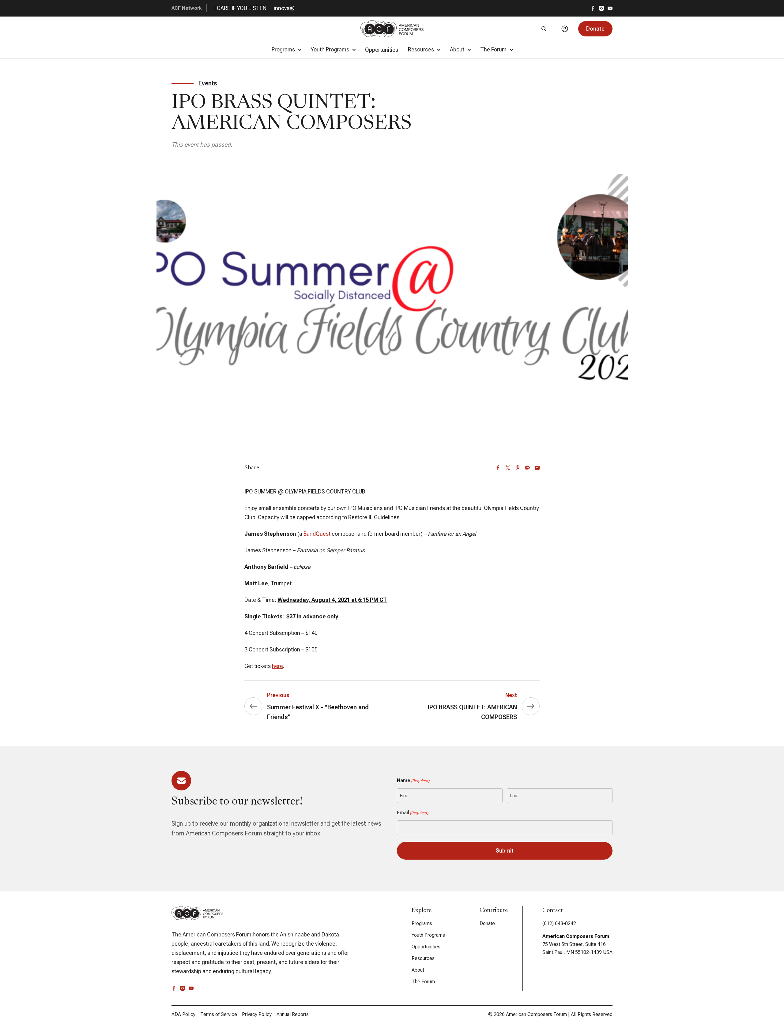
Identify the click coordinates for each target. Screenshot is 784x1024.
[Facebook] (498, 467)
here (277, 666)
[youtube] (610, 8)
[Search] (544, 28)
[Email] (537, 467)
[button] (595, 28)
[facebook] (592, 8)
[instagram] (601, 8)
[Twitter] (507, 467)
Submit (505, 850)
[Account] (564, 28)
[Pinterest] (517, 467)
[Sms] (527, 467)
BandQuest (316, 534)
